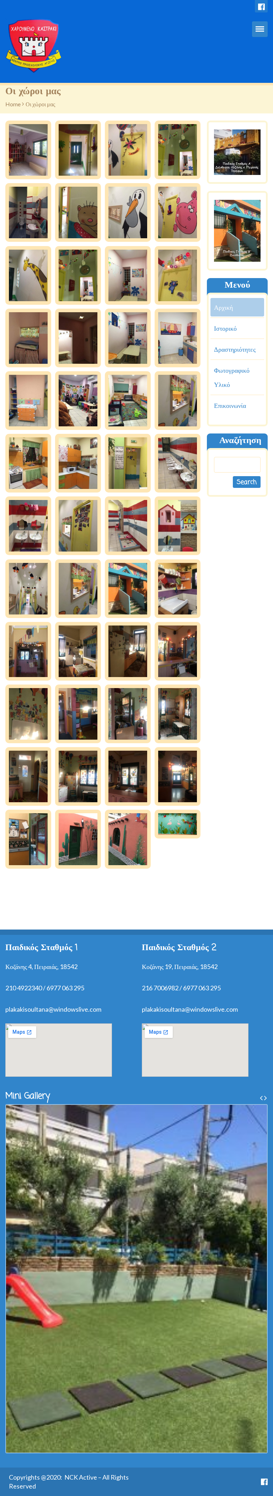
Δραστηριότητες (235, 349)
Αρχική (223, 307)
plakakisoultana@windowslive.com (53, 1009)
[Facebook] (261, 6)
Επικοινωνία (230, 405)
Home (13, 104)
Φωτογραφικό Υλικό (232, 377)
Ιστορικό (225, 328)
